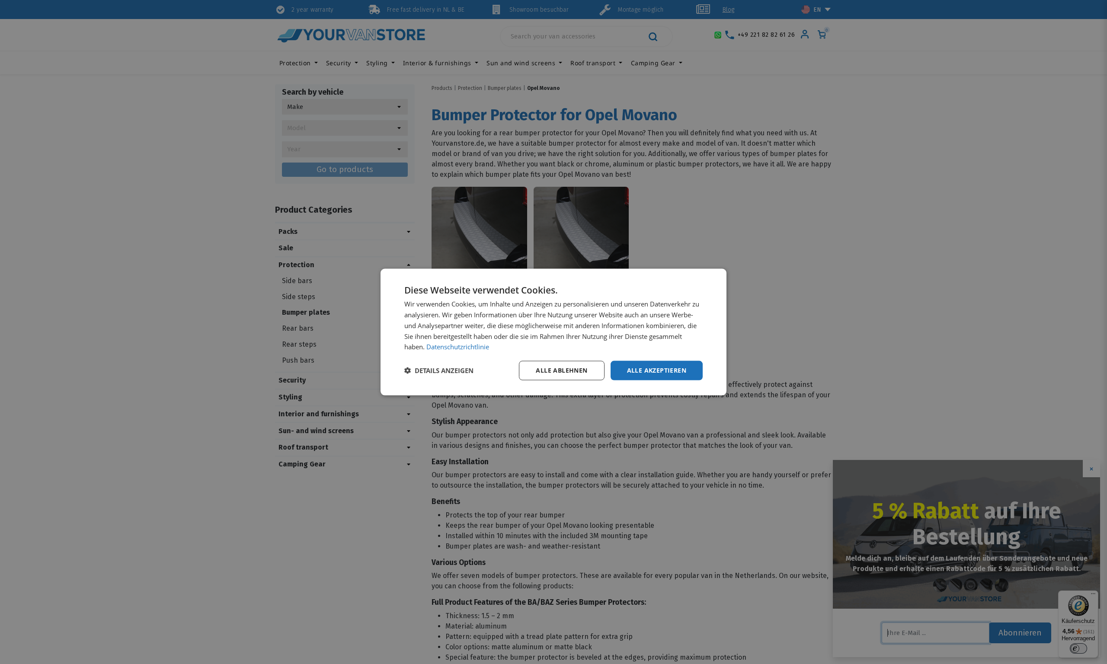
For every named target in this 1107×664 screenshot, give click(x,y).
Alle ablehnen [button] (561, 370)
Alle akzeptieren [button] (656, 370)
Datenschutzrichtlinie (457, 346)
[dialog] (553, 332)
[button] (439, 370)
